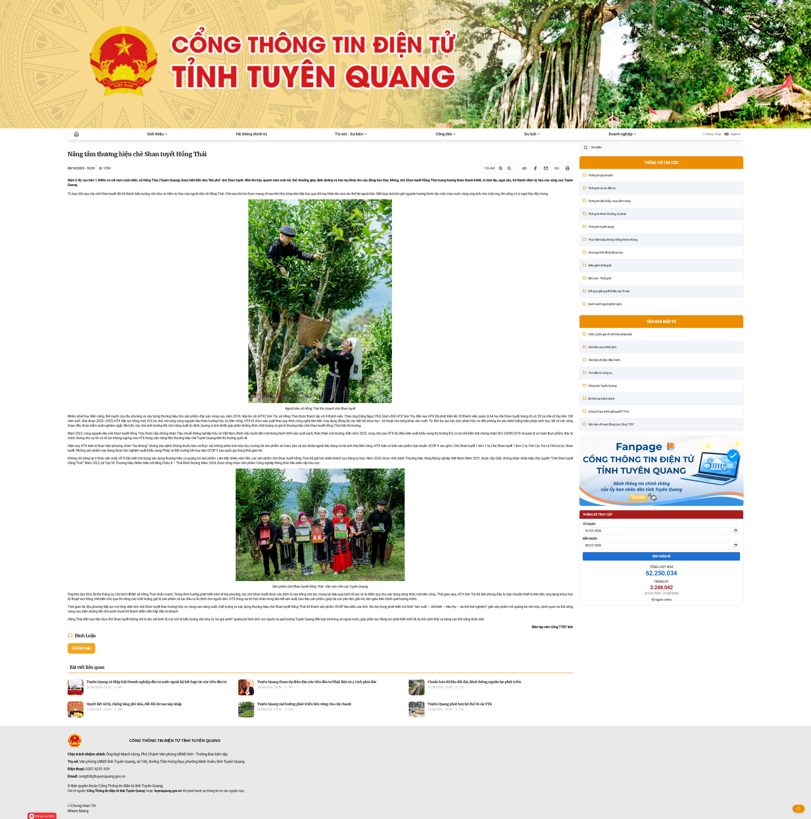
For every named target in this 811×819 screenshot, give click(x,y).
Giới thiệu (155, 134)
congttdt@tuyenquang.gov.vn (102, 776)
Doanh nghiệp (621, 134)
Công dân (444, 134)
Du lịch (530, 134)
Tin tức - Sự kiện (349, 134)
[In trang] (567, 168)
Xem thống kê (661, 556)
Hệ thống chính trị (251, 134)
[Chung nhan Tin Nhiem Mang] (83, 808)
